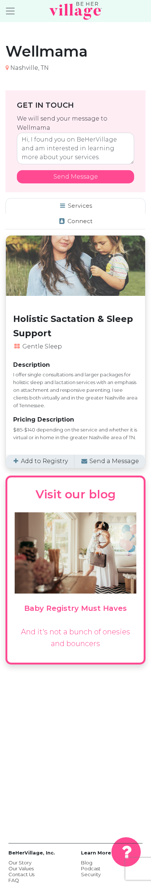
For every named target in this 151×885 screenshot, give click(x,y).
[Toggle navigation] (10, 11)
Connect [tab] (79, 221)
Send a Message (113, 461)
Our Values (21, 868)
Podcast (90, 868)
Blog (86, 863)
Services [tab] (79, 205)
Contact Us (21, 874)
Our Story (20, 863)
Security (91, 874)
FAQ (13, 880)
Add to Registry (43, 461)
